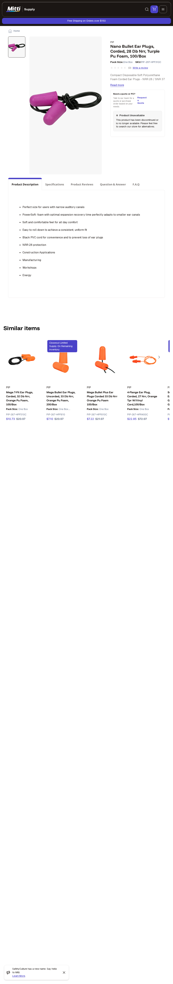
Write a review (140, 67)
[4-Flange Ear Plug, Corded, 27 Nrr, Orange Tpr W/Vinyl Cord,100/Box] (143, 360)
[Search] (146, 9)
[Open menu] (163, 9)
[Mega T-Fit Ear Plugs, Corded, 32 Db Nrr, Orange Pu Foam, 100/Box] (21, 360)
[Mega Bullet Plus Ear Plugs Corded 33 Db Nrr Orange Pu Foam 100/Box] (102, 360)
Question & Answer (113, 184)
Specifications (54, 184)
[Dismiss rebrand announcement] (64, 972)
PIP (112, 42)
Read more (117, 85)
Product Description (25, 184)
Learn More (18, 975)
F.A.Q (136, 184)
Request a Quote (141, 100)
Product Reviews (82, 184)
